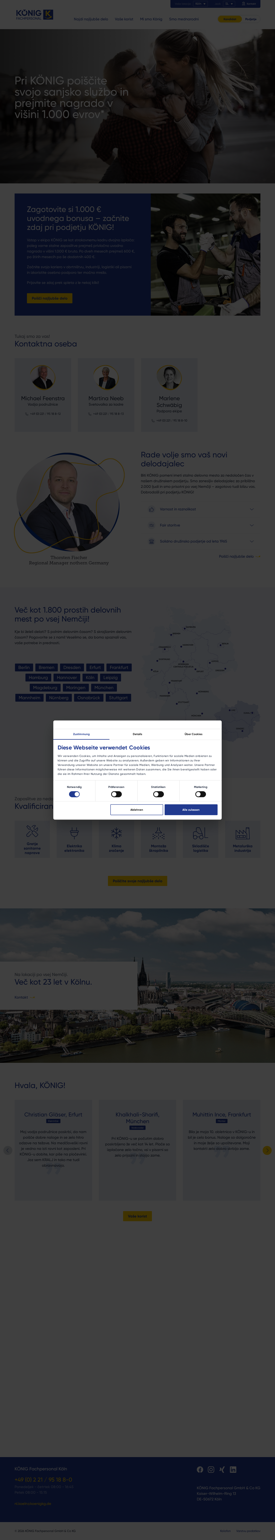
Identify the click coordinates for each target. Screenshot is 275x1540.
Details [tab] (137, 734)
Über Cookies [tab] (193, 734)
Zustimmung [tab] (81, 734)
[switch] (116, 794)
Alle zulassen (191, 809)
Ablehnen (136, 809)
